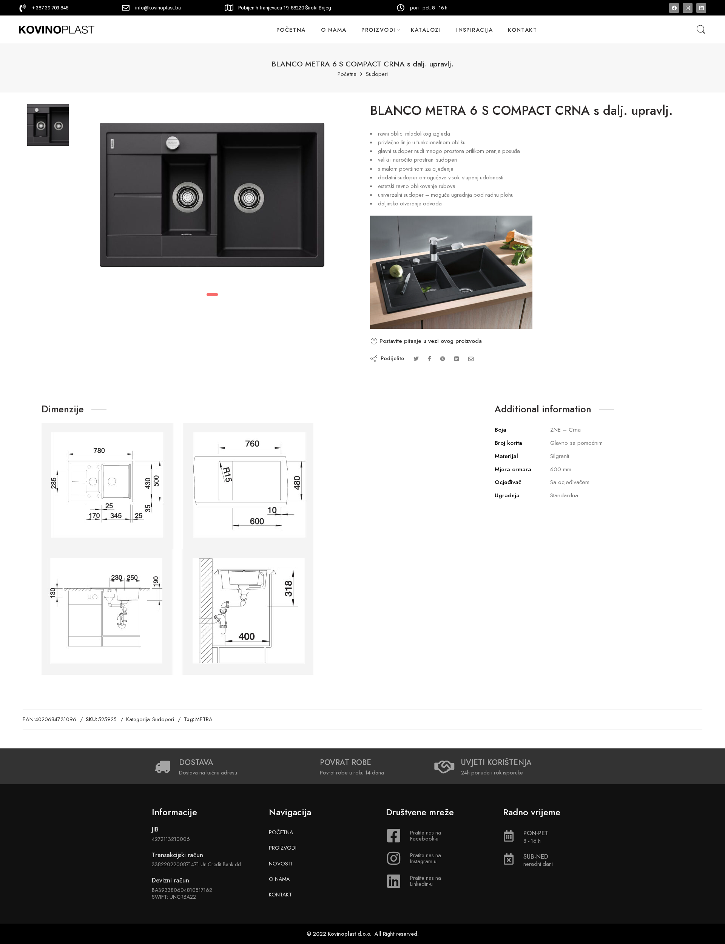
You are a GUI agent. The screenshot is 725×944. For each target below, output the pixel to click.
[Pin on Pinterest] (442, 358)
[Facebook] (674, 8)
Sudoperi (377, 74)
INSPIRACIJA (474, 30)
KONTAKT (522, 30)
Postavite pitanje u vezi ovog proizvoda (430, 341)
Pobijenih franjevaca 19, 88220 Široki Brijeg (284, 8)
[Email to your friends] (471, 358)
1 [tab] (212, 294)
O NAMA (334, 30)
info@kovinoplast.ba (158, 8)
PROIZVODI (378, 30)
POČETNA (291, 30)
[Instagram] (688, 8)
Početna (347, 74)
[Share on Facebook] (429, 358)
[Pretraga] (701, 29)
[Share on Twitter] (415, 358)
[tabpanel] (212, 197)
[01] (48, 125)
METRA (204, 719)
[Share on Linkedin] (456, 358)
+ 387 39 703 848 (50, 8)
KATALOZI (426, 30)
